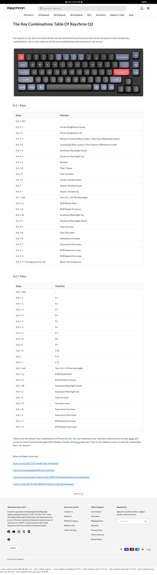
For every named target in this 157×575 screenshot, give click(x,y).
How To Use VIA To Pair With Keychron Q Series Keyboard (43, 483)
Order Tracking (70, 530)
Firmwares (95, 516)
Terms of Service (97, 535)
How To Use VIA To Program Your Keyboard (35, 463)
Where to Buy (69, 525)
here (77, 442)
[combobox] (81, 8)
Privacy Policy (96, 530)
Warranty (94, 525)
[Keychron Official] (8, 539)
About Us (68, 516)
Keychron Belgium (18, 559)
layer (131, 438)
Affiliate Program (71, 521)
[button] (148, 8)
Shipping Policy (97, 521)
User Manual (96, 512)
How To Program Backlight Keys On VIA (33, 470)
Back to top (78, 494)
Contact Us (68, 512)
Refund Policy (96, 539)
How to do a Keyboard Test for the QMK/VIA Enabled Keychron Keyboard (51, 477)
